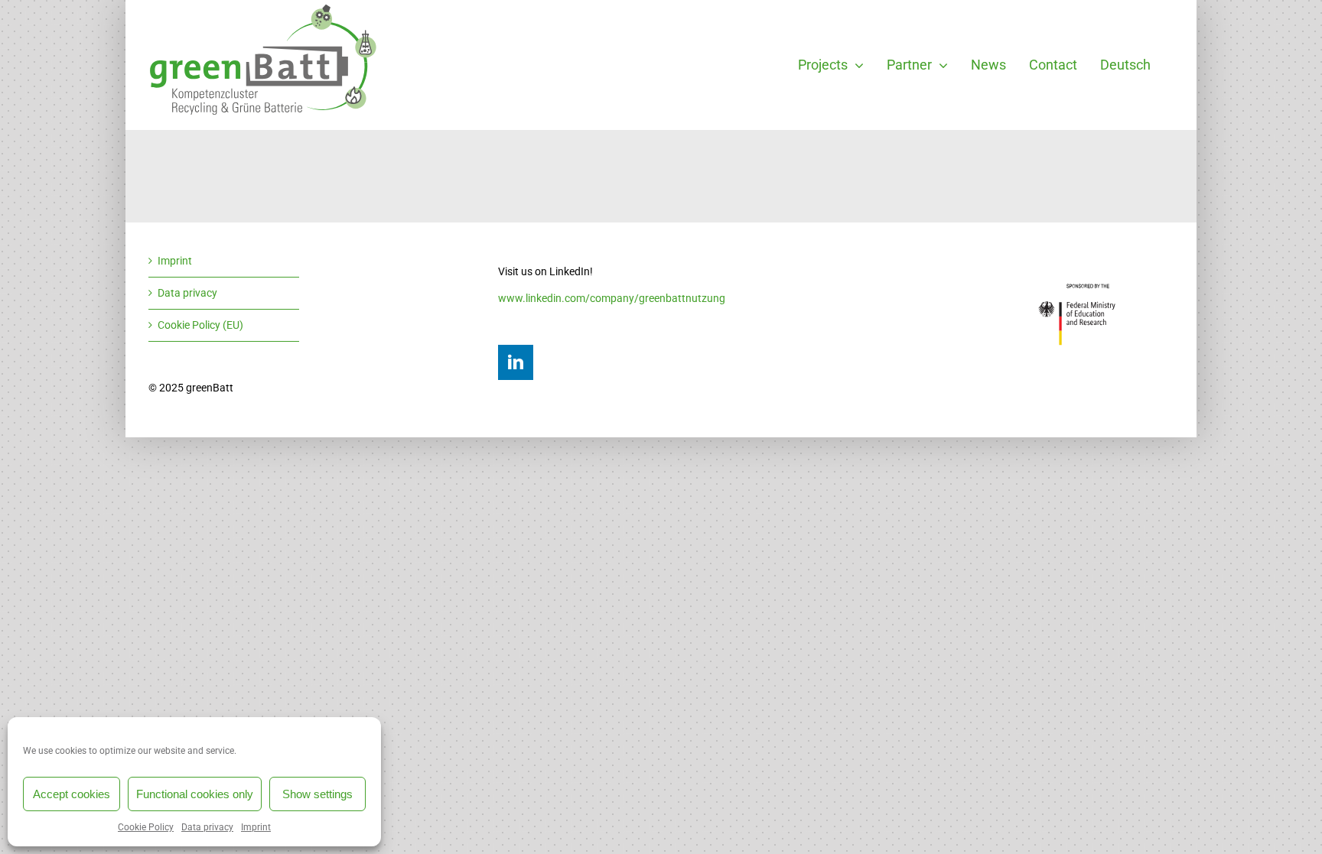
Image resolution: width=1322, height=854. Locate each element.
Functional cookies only (194, 793)
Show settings (317, 793)
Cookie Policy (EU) (200, 325)
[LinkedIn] (515, 362)
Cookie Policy (146, 827)
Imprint (256, 827)
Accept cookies (71, 793)
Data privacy (207, 827)
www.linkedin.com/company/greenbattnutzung (611, 298)
